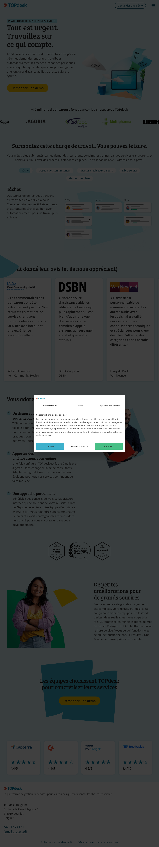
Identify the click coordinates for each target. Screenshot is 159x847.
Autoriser (109, 446)
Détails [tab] (79, 405)
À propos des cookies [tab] (110, 405)
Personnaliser (78, 446)
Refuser (50, 446)
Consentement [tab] (49, 405)
